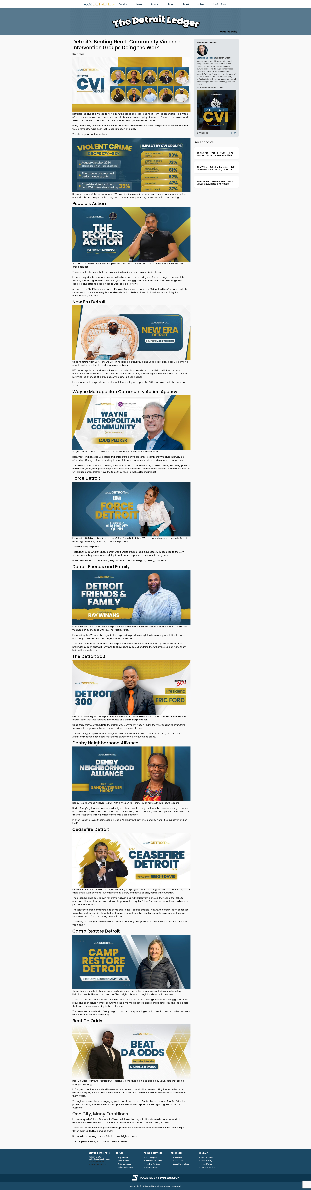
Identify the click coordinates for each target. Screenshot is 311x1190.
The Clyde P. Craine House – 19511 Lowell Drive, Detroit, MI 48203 (215, 182)
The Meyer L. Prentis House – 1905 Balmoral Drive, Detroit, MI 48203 (215, 154)
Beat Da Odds (87, 1021)
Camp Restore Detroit (96, 931)
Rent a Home (123, 1161)
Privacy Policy (206, 1161)
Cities (170, 4)
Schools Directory (125, 1167)
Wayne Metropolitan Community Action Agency (124, 392)
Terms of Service (208, 1167)
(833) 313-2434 (95, 1157)
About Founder (207, 1157)
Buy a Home (123, 1157)
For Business (201, 4)
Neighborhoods (124, 1164)
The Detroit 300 (88, 656)
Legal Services (152, 1167)
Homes (139, 4)
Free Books (177, 1157)
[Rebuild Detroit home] (99, 4)
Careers (154, 4)
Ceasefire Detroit (90, 829)
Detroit (186, 4)
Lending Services (153, 1164)
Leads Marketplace (181, 1164)
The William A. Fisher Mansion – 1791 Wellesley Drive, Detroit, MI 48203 (216, 168)
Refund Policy (206, 1164)
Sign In (223, 4)
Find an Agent (151, 1157)
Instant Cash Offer (154, 1161)
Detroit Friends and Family (101, 566)
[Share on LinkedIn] (235, 133)
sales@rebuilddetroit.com (100, 1159)
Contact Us (178, 1161)
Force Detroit (86, 478)
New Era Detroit (89, 302)
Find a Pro (123, 4)
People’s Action (89, 203)
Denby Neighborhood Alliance (105, 743)
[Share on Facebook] (228, 133)
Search (215, 4)
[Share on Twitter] (232, 133)
